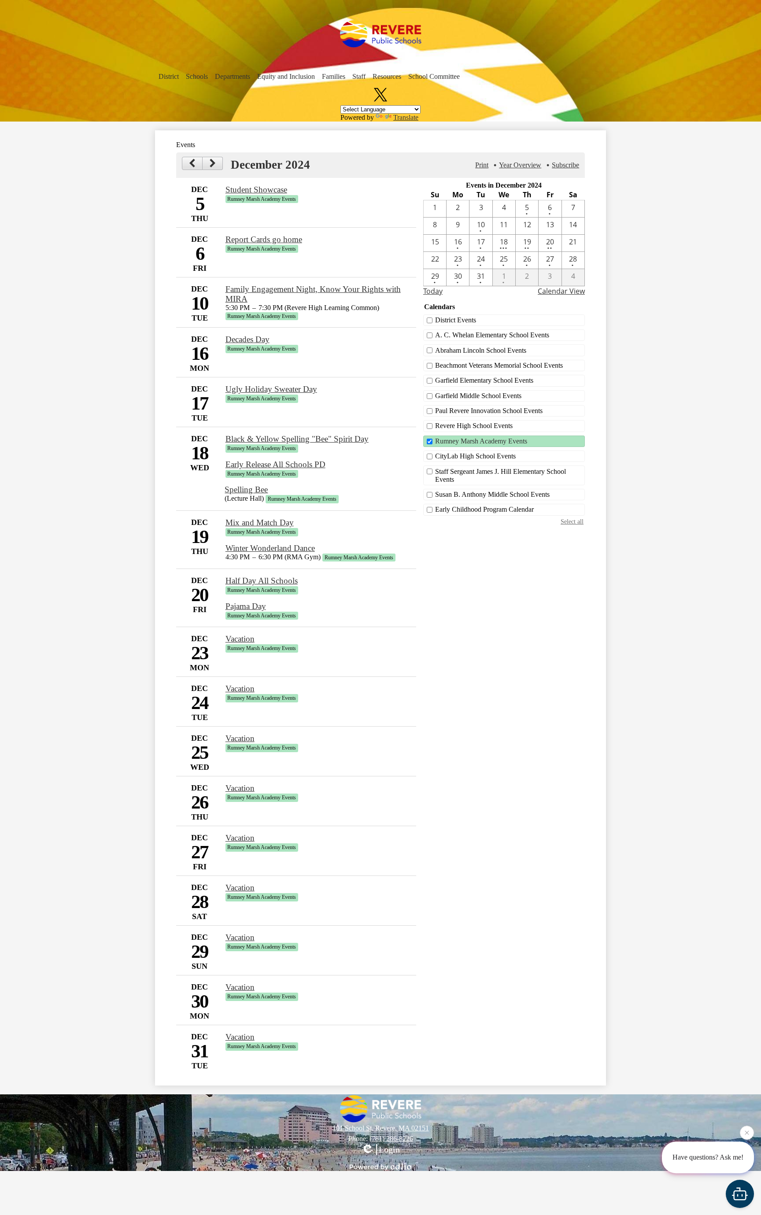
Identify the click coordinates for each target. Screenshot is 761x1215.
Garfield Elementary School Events (484, 380)
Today (433, 291)
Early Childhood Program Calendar (484, 509)
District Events (455, 320)
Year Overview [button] (520, 165)
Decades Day (247, 339)
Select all (572, 521)
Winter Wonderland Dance (270, 548)
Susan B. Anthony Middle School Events (492, 494)
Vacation (240, 638)
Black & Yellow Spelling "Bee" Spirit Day (297, 438)
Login (389, 1149)
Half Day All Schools (261, 580)
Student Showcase (256, 189)
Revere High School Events (474, 425)
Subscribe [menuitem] (565, 165)
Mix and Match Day (259, 522)
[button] (168, 76)
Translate (405, 117)
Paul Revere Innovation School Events (489, 410)
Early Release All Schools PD (275, 464)
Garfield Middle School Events (478, 395)
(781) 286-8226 (391, 1138)
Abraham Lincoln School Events (480, 350)
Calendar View (561, 291)
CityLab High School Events (475, 456)
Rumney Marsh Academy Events (481, 441)
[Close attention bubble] (747, 1134)
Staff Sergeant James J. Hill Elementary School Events (500, 475)
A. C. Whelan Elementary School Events (492, 335)
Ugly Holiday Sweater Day (271, 389)
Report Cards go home (263, 239)
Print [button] (481, 165)
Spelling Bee (246, 489)
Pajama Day (245, 606)
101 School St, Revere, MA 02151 (380, 1128)
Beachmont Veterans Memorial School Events (499, 365)
